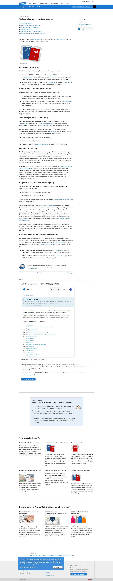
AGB (46, 574)
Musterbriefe (32, 3)
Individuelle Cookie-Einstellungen (28, 567)
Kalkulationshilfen (44, 3)
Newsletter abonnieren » (78, 574)
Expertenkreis (22, 571)
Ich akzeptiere (57, 567)
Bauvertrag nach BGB (35, 555)
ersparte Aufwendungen (61, 555)
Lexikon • (21, 11)
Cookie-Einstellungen (49, 575)
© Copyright (70, 273)
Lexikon (22, 3)
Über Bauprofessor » (32, 268)
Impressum (47, 571)
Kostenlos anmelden (86, 1)
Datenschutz (47, 572)
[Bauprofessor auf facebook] (25, 573)
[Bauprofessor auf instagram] (27, 573)
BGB (43, 555)
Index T (25, 11)
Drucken (40, 273)
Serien (68, 3)
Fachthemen (54, 3)
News (62, 3)
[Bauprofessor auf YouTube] (30, 573)
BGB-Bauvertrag (49, 555)
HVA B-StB (71, 555)
